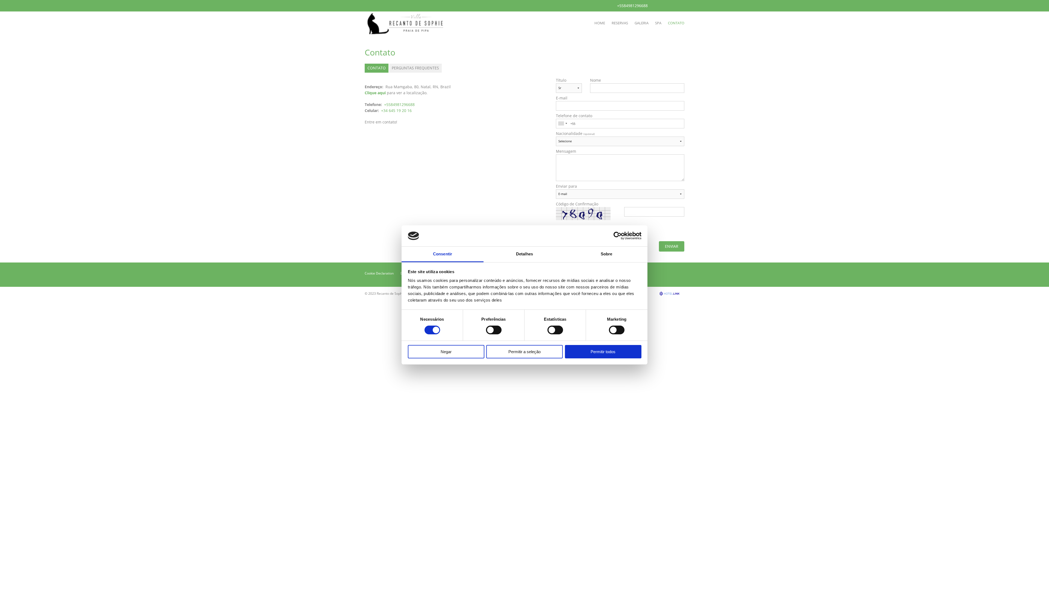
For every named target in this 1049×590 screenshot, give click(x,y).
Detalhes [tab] (524, 254)
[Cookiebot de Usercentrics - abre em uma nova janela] (617, 236)
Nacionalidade (575, 133)
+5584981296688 (632, 5)
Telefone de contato (574, 116)
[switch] (494, 330)
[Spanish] (671, 5)
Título (561, 80)
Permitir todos (603, 351)
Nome (595, 80)
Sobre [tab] (606, 254)
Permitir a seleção (524, 351)
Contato (376, 67)
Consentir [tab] (442, 254)
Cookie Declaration (379, 273)
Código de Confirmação (577, 204)
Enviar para (566, 186)
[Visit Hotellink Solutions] (672, 293)
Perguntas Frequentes (415, 67)
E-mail (561, 98)
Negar (446, 351)
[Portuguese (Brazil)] (656, 5)
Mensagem (566, 151)
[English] (664, 5)
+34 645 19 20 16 (396, 110)
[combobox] (562, 123)
